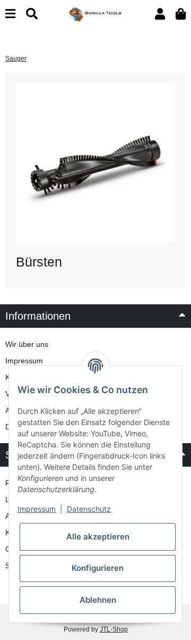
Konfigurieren (98, 568)
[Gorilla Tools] (95, 13)
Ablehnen (98, 600)
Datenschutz (89, 508)
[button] (160, 14)
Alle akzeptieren (97, 536)
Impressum (24, 360)
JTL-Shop (114, 629)
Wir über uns (26, 344)
